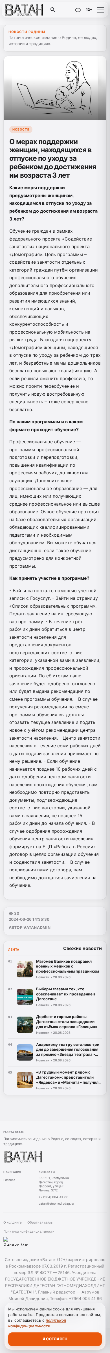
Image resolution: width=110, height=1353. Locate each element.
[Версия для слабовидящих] (78, 10)
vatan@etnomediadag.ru (56, 1204)
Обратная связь (39, 1222)
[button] (100, 10)
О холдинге (12, 1222)
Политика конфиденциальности (28, 1231)
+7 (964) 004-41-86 (53, 1197)
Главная (9, 1180)
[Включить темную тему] (65, 10)
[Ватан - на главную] (27, 10)
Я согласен (55, 1339)
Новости (20, 129)
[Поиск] (53, 10)
